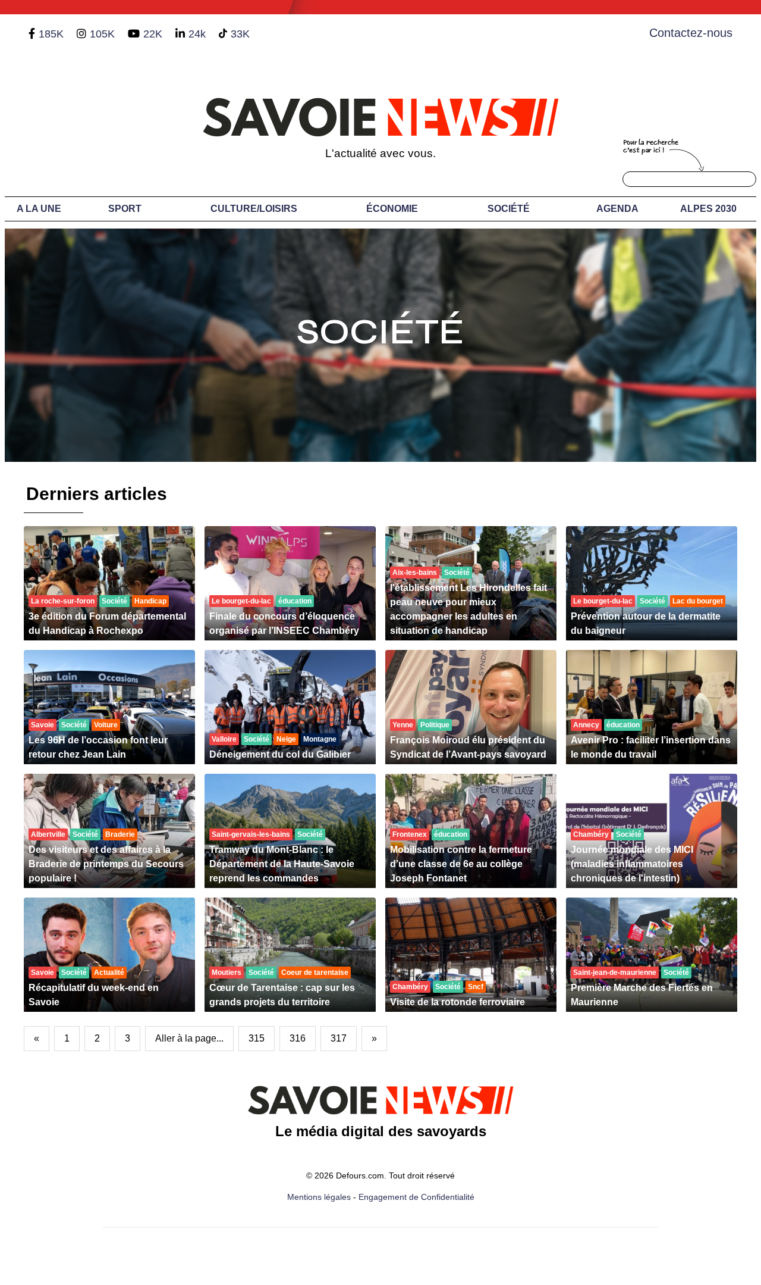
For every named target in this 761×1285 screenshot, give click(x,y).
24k (197, 34)
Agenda (617, 209)
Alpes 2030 (708, 209)
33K (240, 34)
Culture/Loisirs (253, 209)
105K (102, 34)
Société (509, 209)
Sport (124, 209)
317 (339, 1038)
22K (152, 34)
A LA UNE (39, 209)
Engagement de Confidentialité (416, 1197)
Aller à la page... (189, 1038)
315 (257, 1038)
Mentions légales (319, 1197)
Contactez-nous (690, 32)
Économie (392, 209)
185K (51, 34)
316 (298, 1038)
